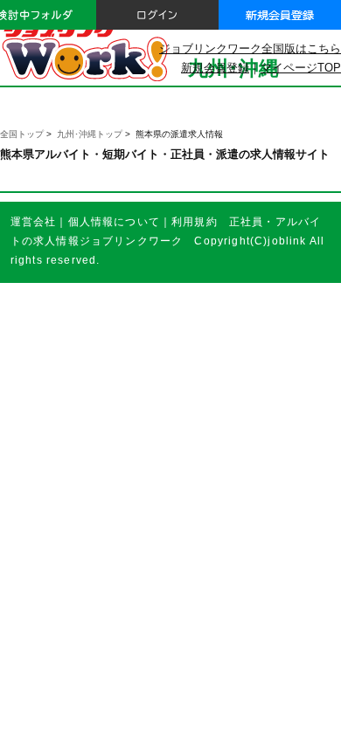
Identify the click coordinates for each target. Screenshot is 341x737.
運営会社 (33, 221)
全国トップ (22, 134)
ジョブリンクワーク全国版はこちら (250, 48)
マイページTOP (301, 67)
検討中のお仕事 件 (212, 709)
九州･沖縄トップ (89, 134)
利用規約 (194, 221)
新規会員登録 (215, 67)
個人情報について (114, 221)
